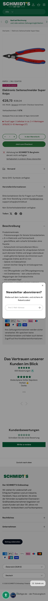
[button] (6, 595)
